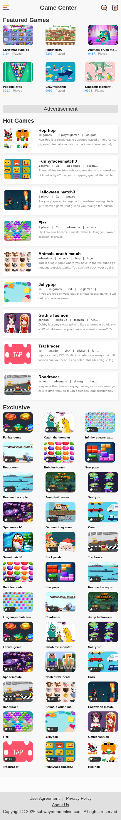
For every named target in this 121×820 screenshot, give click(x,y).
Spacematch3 (13, 527)
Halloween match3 (56, 192)
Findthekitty (54, 49)
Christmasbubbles (16, 49)
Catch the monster (57, 437)
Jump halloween (57, 497)
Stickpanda (54, 557)
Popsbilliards (12, 86)
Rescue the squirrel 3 (18, 497)
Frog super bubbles (17, 617)
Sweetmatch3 (12, 557)
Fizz (42, 222)
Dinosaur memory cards (102, 86)
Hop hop (47, 130)
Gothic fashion (53, 315)
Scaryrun (94, 497)
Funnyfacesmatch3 (57, 161)
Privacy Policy (79, 798)
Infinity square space (100, 437)
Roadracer (48, 376)
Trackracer (48, 346)
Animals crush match (103, 49)
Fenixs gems (12, 437)
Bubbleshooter (54, 467)
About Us (60, 804)
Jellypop (47, 284)
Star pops (92, 467)
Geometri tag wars (59, 527)
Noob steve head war (61, 677)
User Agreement (44, 798)
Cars (91, 527)
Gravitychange (56, 86)
